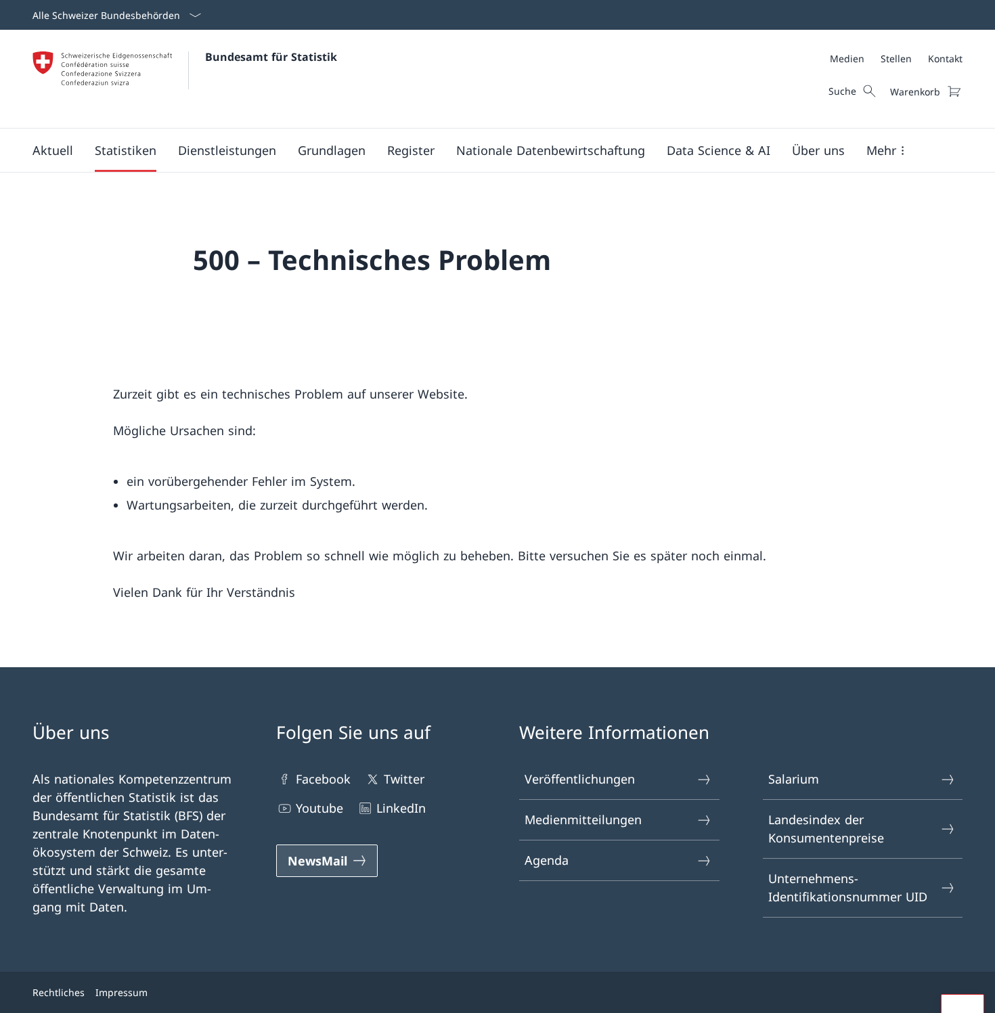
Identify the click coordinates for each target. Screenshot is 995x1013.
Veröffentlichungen (580, 779)
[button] (53, 150)
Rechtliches (58, 992)
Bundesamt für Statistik (271, 56)
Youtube (319, 808)
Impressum (121, 992)
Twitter (404, 779)
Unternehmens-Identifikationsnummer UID (847, 887)
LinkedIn (401, 808)
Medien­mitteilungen (583, 819)
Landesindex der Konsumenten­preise (826, 828)
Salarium (793, 779)
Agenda (547, 860)
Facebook (323, 779)
